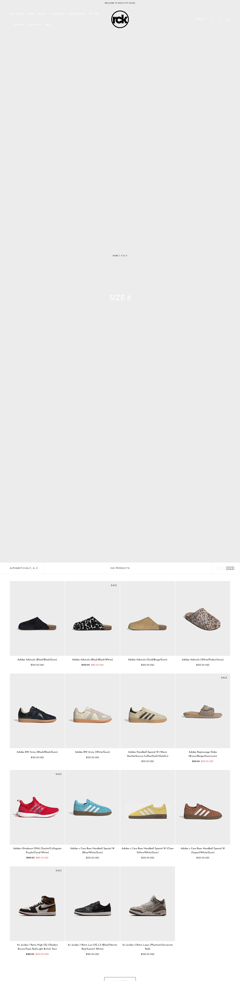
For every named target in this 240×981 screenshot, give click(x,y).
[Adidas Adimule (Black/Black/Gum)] (37, 618)
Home (115, 255)
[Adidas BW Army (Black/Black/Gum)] (37, 711)
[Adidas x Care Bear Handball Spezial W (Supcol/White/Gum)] (202, 807)
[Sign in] (220, 19)
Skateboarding (77, 13)
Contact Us (35, 24)
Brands (42, 13)
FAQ (47, 24)
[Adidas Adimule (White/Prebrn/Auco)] (202, 618)
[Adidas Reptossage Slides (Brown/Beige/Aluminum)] (202, 711)
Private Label (57, 13)
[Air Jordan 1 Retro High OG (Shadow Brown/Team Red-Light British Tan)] (37, 903)
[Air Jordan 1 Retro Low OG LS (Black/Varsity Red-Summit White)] (92, 903)
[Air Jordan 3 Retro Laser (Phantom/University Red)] (147, 903)
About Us (19, 24)
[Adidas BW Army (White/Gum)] (92, 711)
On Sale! (94, 13)
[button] (200, 20)
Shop (31, 13)
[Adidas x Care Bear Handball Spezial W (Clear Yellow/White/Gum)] (147, 807)
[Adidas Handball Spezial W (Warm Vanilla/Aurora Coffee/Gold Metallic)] (147, 711)
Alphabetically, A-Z (24, 568)
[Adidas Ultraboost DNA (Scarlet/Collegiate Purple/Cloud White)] (37, 807)
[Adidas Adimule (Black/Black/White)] (92, 618)
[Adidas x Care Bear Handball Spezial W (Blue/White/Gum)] (92, 807)
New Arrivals (17, 13)
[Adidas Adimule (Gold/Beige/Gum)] (147, 618)
